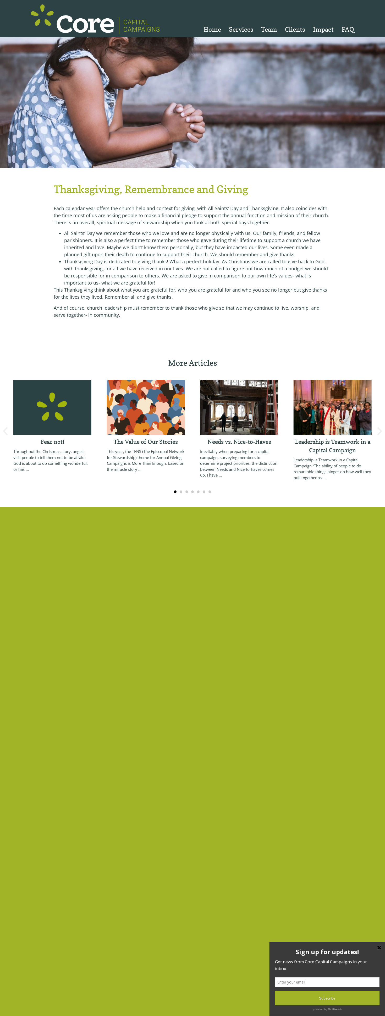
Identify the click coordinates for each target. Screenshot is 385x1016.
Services (241, 29)
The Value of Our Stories (146, 441)
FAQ (348, 29)
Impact (323, 29)
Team (269, 29)
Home (212, 29)
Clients (295, 29)
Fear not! (52, 441)
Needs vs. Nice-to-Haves (239, 441)
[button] (5, 431)
